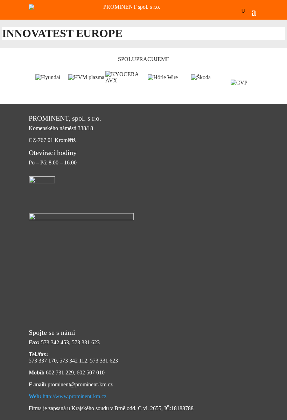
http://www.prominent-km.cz (67, 396)
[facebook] (42, 183)
